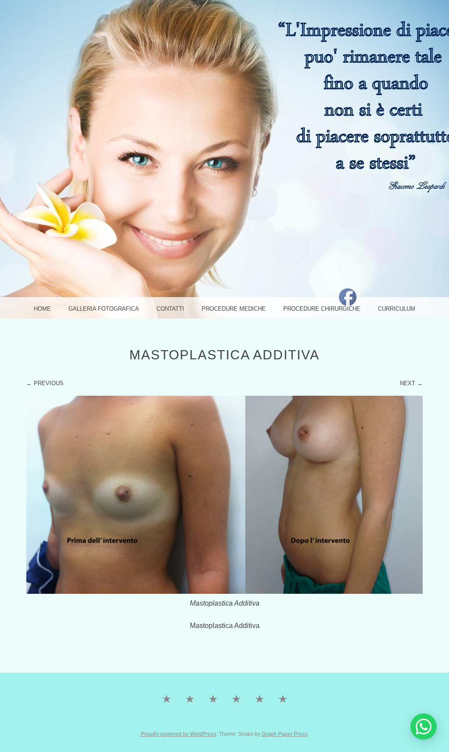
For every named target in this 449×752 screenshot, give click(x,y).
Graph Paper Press (284, 734)
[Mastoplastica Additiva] (224, 591)
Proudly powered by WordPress (178, 734)
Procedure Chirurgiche (321, 308)
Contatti (170, 308)
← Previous (45, 383)
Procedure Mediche (234, 308)
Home (42, 308)
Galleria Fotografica (103, 308)
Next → (411, 383)
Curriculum (282, 719)
